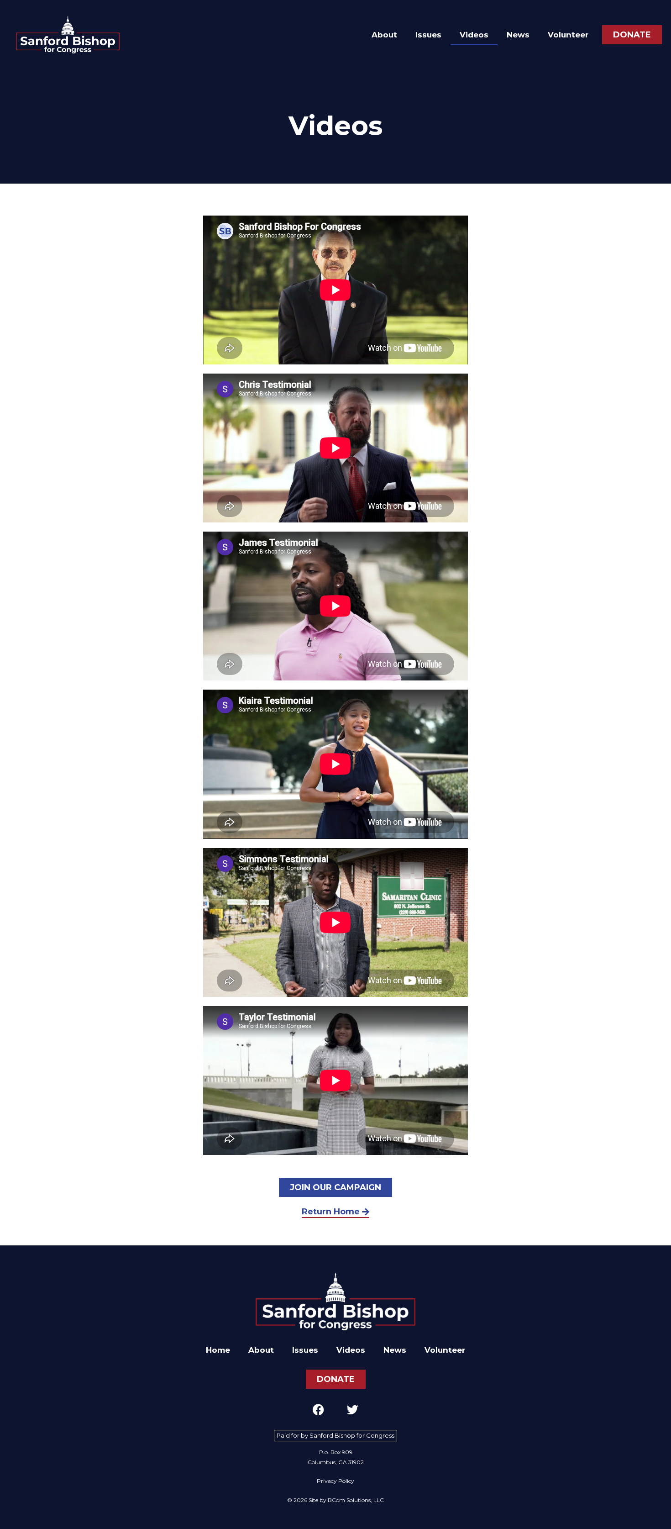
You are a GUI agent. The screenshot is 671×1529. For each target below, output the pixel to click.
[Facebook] (318, 1409)
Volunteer (568, 34)
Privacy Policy (335, 1480)
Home (218, 1350)
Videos (474, 34)
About (384, 34)
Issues (428, 34)
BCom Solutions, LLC (356, 1500)
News (518, 34)
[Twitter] (352, 1409)
